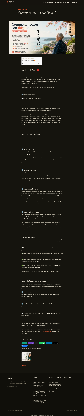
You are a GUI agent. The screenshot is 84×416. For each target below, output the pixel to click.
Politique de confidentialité (44, 415)
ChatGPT (24, 343)
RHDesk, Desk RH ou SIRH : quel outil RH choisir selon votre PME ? (39, 397)
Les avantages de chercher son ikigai (32, 63)
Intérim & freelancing (47, 2)
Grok (37, 343)
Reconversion (58, 2)
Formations (74, 2)
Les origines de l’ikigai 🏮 (29, 60)
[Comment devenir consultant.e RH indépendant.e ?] (26, 356)
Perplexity (31, 343)
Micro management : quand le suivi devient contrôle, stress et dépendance (39, 386)
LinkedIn (49, 343)
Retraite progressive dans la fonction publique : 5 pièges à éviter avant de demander (54, 381)
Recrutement (66, 2)
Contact (51, 415)
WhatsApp (42, 343)
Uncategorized (22, 9)
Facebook (24, 345)
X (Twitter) (55, 343)
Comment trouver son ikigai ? (30, 62)
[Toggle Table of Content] (39, 58)
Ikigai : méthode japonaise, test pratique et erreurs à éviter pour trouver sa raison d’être (55, 385)
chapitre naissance (46, 331)
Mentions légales (34, 415)
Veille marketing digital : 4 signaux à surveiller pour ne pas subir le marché (55, 390)
